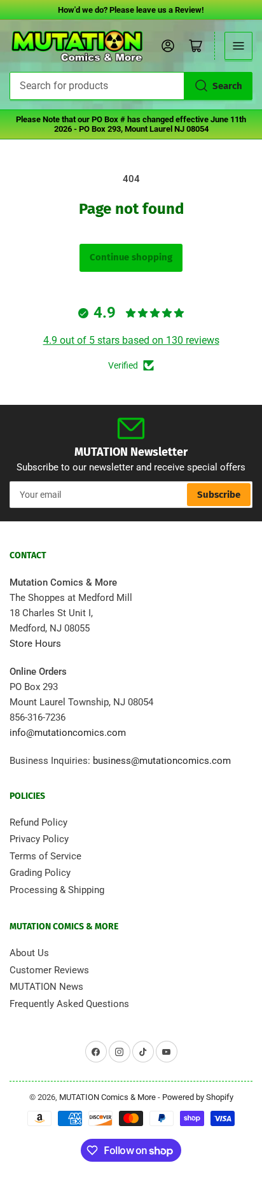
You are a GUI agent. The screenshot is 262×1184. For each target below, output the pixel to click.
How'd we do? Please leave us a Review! (131, 10)
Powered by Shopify (197, 1097)
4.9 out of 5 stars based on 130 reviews (131, 340)
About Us (29, 953)
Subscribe (218, 494)
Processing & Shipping (57, 890)
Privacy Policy (39, 839)
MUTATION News (46, 986)
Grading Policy (40, 872)
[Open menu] (238, 46)
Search (227, 86)
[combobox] (131, 86)
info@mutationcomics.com (68, 732)
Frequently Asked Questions (69, 1004)
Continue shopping (131, 257)
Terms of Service (45, 856)
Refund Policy (38, 822)
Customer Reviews (49, 970)
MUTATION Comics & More (107, 1097)
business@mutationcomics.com (162, 760)
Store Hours (35, 643)
